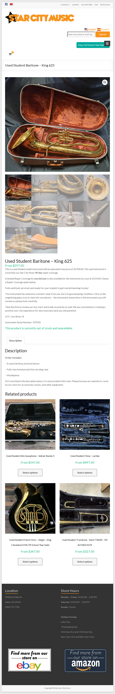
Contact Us (65, 4)
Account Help (86, 4)
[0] (10, 54)
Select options (30, 472)
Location (75, 4)
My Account (105, 4)
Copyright (48, 688)
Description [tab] (15, 340)
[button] (105, 82)
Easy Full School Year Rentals (93, 44)
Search (102, 34)
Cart (96, 4)
